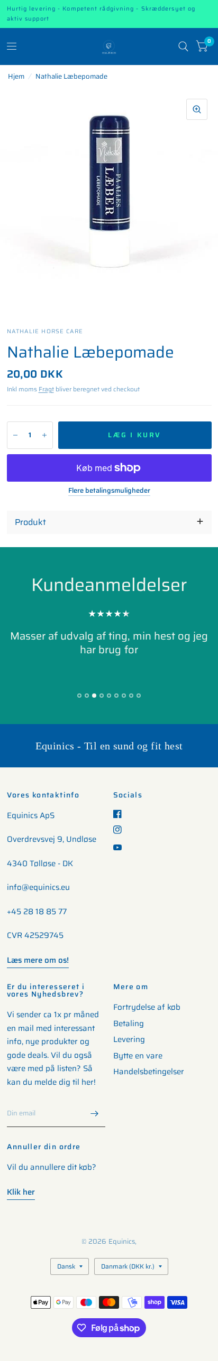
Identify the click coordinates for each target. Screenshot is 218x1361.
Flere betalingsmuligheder (109, 490)
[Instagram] (121, 829)
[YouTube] (121, 847)
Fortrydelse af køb (146, 1007)
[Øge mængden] (44, 435)
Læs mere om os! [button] (38, 960)
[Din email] (94, 1113)
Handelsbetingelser (148, 1071)
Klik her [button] (21, 1192)
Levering (129, 1039)
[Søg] (183, 46)
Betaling (128, 1023)
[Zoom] (196, 109)
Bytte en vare (137, 1055)
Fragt (46, 389)
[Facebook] (121, 814)
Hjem (16, 76)
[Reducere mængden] (15, 435)
